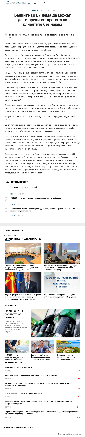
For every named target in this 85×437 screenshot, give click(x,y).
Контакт (34, 428)
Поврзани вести (14, 230)
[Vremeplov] (44, 3)
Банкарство (35, 10)
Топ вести (10, 305)
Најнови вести (13, 362)
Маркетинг (21, 428)
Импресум (8, 428)
